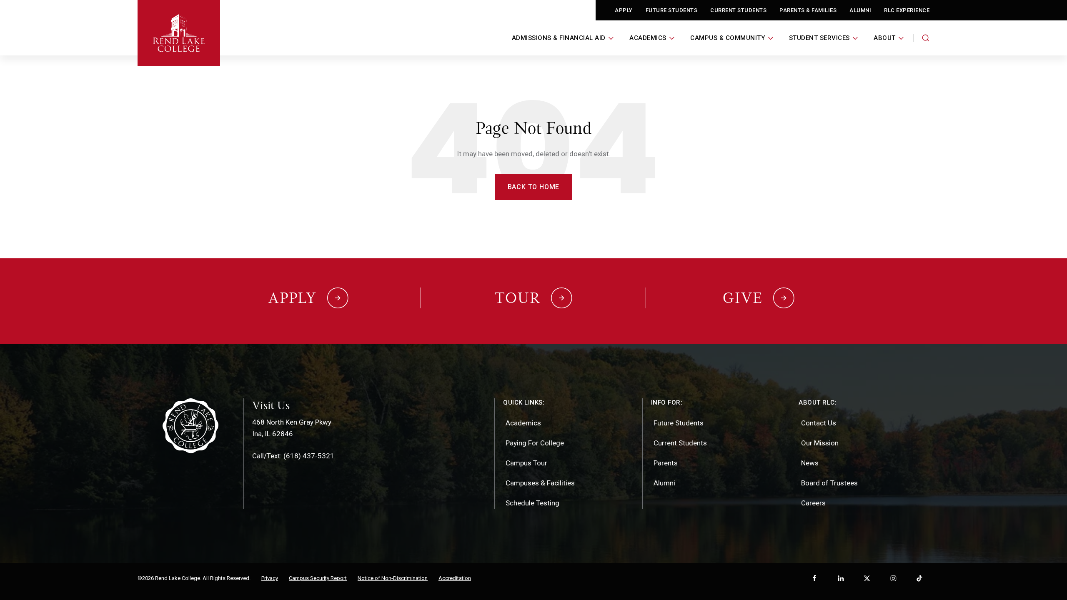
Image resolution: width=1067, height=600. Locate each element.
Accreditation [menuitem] (454, 578)
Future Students (672, 10)
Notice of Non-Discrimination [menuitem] (393, 578)
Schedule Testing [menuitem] (532, 503)
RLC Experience (906, 10)
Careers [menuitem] (813, 503)
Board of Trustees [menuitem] (829, 483)
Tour (518, 298)
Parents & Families (808, 10)
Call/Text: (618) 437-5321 (293, 456)
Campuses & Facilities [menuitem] (540, 483)
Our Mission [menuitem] (820, 443)
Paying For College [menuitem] (535, 443)
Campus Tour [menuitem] (526, 463)
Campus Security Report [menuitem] (318, 578)
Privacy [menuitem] (269, 578)
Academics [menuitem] (523, 423)
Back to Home (534, 187)
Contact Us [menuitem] (818, 423)
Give (743, 298)
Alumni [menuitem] (664, 483)
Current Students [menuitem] (680, 443)
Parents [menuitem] (666, 463)
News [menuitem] (810, 463)
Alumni (860, 10)
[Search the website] (926, 38)
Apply (624, 10)
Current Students (738, 10)
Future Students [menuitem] (679, 423)
